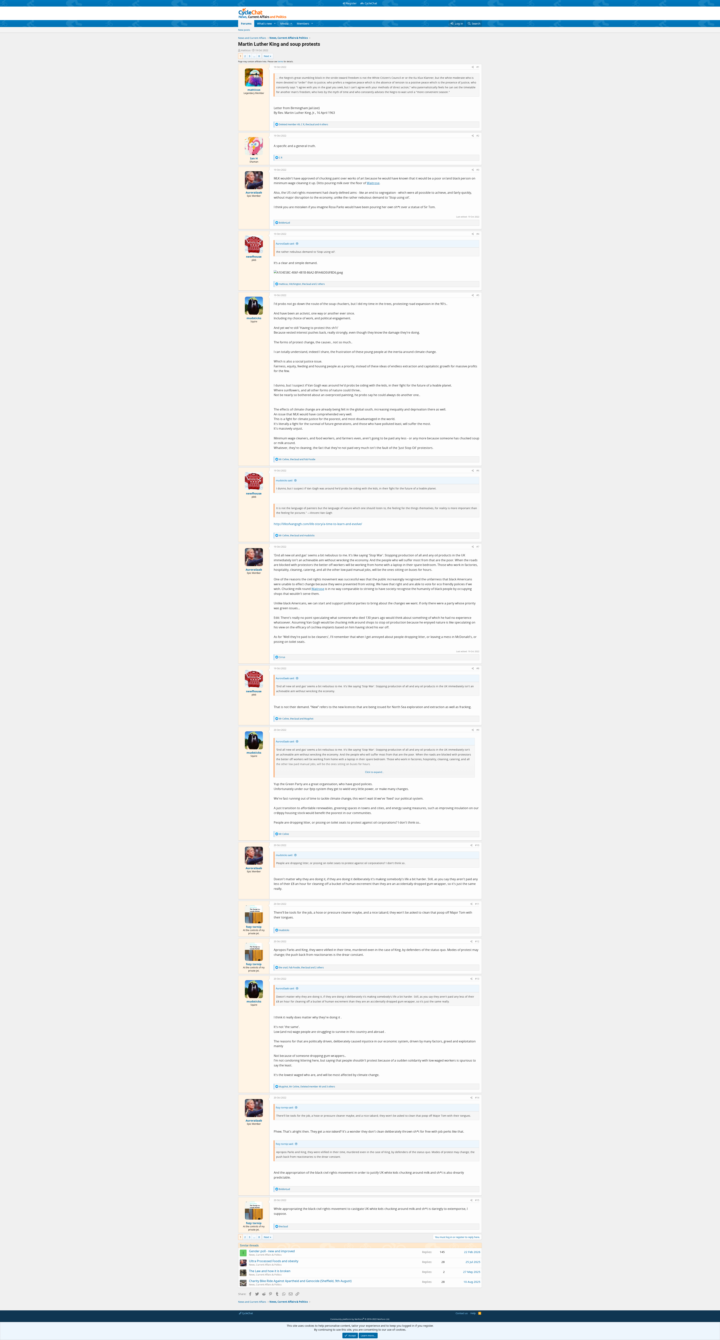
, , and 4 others (303, 124)
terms (280, 61)
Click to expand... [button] (374, 772)
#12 (477, 941)
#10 (477, 845)
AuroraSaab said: (285, 243)
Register (351, 3)
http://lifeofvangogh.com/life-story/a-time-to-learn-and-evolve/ (318, 524)
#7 (477, 546)
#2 (477, 135)
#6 (477, 470)
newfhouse (254, 256)
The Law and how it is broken (269, 1271)
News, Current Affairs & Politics (265, 1254)
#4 (477, 234)
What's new (264, 23)
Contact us (462, 1313)
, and (297, 459)
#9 (477, 730)
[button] (275, 23)
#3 (477, 169)
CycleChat (371, 3)
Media (284, 23)
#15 (477, 1200)
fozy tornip (254, 927)
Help (473, 1313)
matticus (245, 50)
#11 (477, 904)
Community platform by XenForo (360, 1319)
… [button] (254, 56)
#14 (477, 1097)
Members (303, 23)
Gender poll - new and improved (272, 1251)
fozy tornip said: (285, 1107)
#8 (477, 668)
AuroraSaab (254, 192)
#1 (477, 67)
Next (266, 56)
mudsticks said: (284, 480)
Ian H (254, 158)
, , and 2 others (302, 284)
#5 (477, 295)
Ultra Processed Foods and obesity (273, 1261)
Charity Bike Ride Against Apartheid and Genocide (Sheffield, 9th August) (300, 1281)
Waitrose (373, 183)
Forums (246, 23)
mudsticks (254, 318)
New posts (244, 30)
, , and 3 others (307, 1086)
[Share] (472, 67)
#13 (477, 978)
